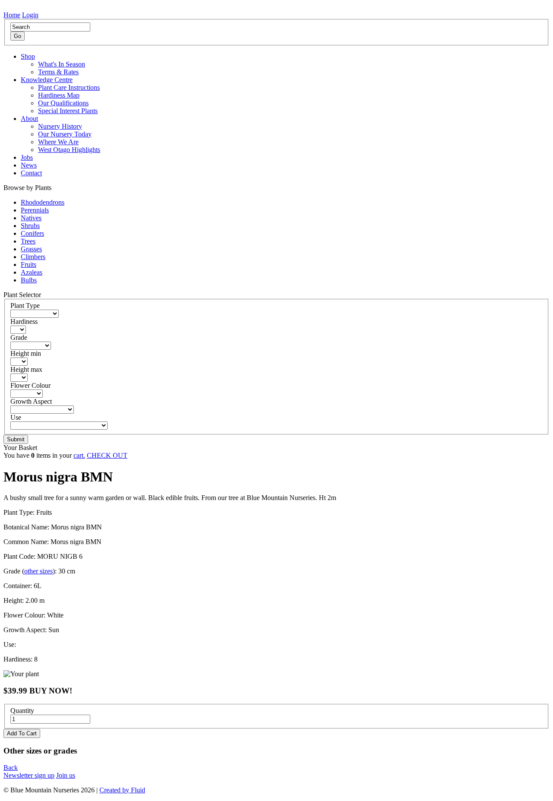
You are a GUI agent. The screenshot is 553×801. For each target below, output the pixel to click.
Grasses (31, 249)
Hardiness (24, 321)
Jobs (27, 157)
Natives (31, 218)
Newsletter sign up (28, 775)
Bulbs (29, 280)
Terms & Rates (58, 72)
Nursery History (60, 126)
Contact (31, 173)
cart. (79, 455)
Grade (18, 337)
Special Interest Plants (68, 110)
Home (11, 15)
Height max (26, 369)
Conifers (32, 233)
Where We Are (58, 142)
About (29, 118)
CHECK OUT (107, 455)
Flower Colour (30, 385)
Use (15, 417)
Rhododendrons (42, 202)
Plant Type (25, 305)
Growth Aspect (31, 401)
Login (30, 15)
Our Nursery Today (65, 134)
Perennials (35, 210)
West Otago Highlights (69, 149)
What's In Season (61, 64)
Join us (65, 775)
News (29, 165)
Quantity (22, 710)
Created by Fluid (122, 790)
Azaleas (31, 272)
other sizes (38, 571)
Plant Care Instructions (69, 87)
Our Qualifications (63, 103)
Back (10, 767)
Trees (28, 241)
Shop (28, 56)
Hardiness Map (58, 95)
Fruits (28, 264)
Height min (25, 353)
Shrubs (30, 225)
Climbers (33, 256)
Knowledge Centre (47, 79)
